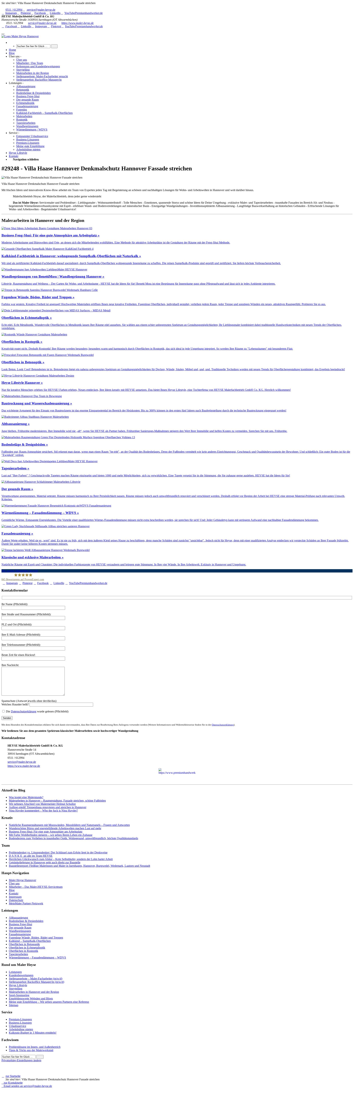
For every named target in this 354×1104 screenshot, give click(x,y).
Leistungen (15, 971)
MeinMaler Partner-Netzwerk (26, 903)
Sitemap (13, 1005)
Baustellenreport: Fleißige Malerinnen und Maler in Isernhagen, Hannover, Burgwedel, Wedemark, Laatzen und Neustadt (79, 865)
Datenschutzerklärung (23, 711)
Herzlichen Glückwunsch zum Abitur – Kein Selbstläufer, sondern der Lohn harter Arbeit (61, 859)
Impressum (15, 896)
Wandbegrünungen (20, 930)
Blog (12, 890)
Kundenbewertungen (21, 975)
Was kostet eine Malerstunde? (26, 797)
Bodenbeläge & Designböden (26, 921)
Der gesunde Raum (20, 927)
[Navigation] (2, 34)
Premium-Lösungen (20, 1019)
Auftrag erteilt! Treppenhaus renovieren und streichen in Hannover (47, 807)
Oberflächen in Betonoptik (24, 944)
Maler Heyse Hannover (22, 880)
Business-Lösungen (20, 1022)
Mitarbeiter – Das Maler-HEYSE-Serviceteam (36, 886)
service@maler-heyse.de (42, 23)
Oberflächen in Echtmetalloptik (27, 947)
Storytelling (15, 988)
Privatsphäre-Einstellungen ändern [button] (21, 1060)
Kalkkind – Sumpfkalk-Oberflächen (30, 940)
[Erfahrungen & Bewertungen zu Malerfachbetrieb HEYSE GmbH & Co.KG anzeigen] (47, 1092)
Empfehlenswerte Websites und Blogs (31, 998)
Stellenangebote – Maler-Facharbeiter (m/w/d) (35, 978)
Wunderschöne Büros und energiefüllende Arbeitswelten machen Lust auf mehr (55, 828)
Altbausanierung (18, 917)
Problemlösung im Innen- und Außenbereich (34, 1046)
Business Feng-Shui (20, 924)
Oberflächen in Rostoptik (23, 950)
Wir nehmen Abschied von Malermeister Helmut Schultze (42, 803)
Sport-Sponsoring (19, 995)
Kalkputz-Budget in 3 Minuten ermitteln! (32, 1032)
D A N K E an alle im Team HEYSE (31, 855)
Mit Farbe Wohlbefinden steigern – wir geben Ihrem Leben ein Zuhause (50, 834)
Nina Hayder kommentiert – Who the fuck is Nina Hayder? (43, 810)
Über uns (14, 883)
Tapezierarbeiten (18, 954)
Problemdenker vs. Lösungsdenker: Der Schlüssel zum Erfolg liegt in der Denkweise (58, 852)
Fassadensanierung (20, 934)
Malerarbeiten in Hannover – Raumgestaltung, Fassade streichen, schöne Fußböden (57, 800)
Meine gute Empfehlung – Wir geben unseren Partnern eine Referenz (49, 1001)
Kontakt (13, 893)
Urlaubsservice (17, 1026)
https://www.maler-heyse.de (77, 23)
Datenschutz (16, 900)
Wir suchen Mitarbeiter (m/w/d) (19, 570)
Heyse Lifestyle (18, 985)
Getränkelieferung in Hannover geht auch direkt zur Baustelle (44, 862)
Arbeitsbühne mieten (21, 1029)
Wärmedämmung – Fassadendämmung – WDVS (37, 957)
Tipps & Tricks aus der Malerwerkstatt (31, 1050)
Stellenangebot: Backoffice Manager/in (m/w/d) (36, 981)
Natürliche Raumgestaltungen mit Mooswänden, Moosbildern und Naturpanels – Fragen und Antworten (69, 825)
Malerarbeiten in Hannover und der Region (34, 991)
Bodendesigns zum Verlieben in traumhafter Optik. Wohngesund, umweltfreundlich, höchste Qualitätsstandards (73, 838)
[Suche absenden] (54, 46)
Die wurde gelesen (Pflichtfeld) (36, 711)
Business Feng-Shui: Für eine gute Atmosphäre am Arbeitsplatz (45, 831)
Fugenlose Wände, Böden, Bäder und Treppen (36, 937)
